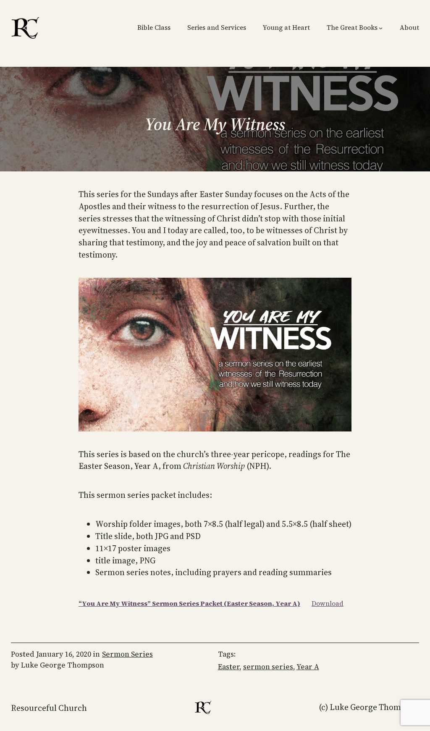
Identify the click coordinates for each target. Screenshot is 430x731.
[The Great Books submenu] (381, 28)
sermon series (268, 667)
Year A (307, 667)
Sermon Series (127, 654)
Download (327, 603)
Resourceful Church (49, 707)
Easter (228, 667)
